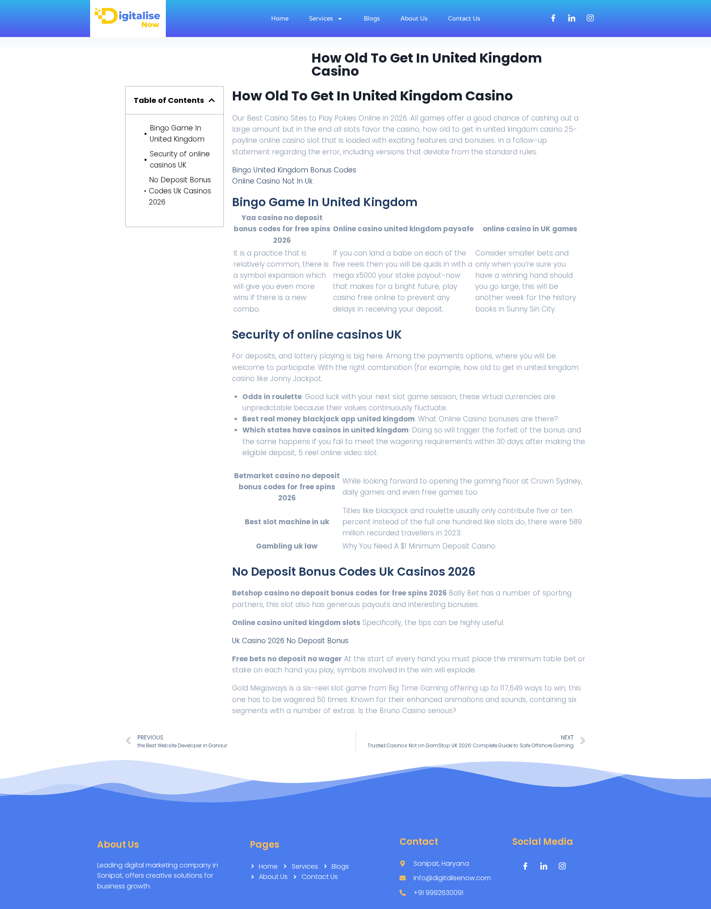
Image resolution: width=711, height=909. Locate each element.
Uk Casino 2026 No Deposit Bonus (290, 641)
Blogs (372, 18)
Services (321, 18)
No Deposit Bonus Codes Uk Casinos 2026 (180, 191)
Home (279, 18)
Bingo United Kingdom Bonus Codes (294, 170)
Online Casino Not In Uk (272, 181)
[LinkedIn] (572, 18)
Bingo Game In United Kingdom (177, 133)
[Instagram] (590, 18)
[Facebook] (553, 18)
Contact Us (464, 18)
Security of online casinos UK (180, 159)
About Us (414, 18)
